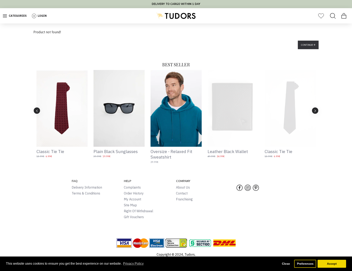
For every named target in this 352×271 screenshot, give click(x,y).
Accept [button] (332, 263)
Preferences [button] (305, 263)
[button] (37, 110)
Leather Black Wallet (228, 151)
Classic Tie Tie (50, 151)
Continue (307, 44)
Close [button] (286, 263)
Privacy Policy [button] (133, 263)
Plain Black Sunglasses (116, 151)
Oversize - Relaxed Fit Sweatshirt (171, 154)
